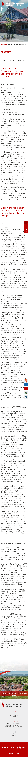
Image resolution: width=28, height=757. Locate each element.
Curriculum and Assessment (15, 44)
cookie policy (18, 748)
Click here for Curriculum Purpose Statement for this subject (12, 72)
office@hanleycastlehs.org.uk (16, 726)
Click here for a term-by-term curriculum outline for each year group (13, 211)
